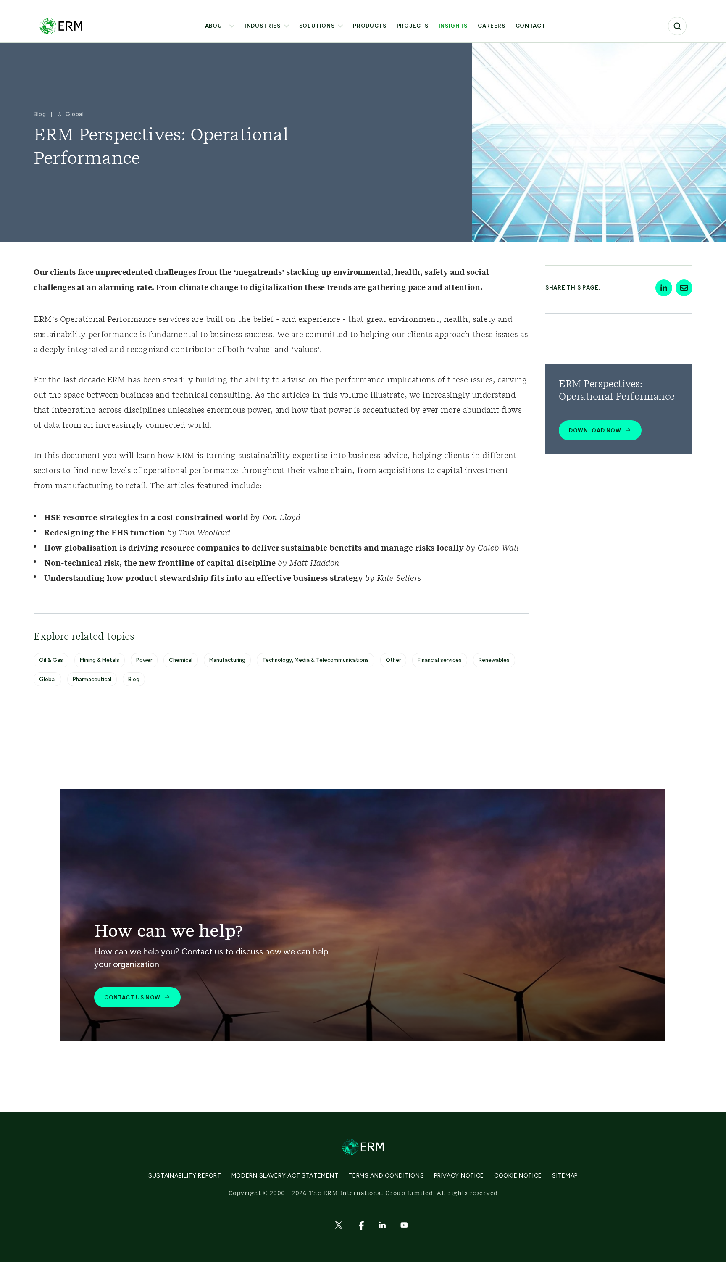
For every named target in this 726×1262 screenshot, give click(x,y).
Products (369, 26)
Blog (133, 679)
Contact (531, 26)
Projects (413, 26)
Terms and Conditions (386, 1175)
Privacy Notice (459, 1175)
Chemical (180, 660)
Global (47, 679)
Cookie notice (518, 1175)
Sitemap (565, 1175)
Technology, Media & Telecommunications (315, 660)
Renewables (494, 660)
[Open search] (677, 26)
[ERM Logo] (60, 26)
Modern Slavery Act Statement (285, 1175)
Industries (263, 26)
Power (144, 660)
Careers (491, 26)
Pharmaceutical (92, 679)
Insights (453, 26)
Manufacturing (227, 660)
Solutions (317, 26)
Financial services (440, 660)
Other (393, 660)
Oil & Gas (51, 660)
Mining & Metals (99, 660)
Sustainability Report (184, 1175)
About (215, 26)
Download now (595, 430)
